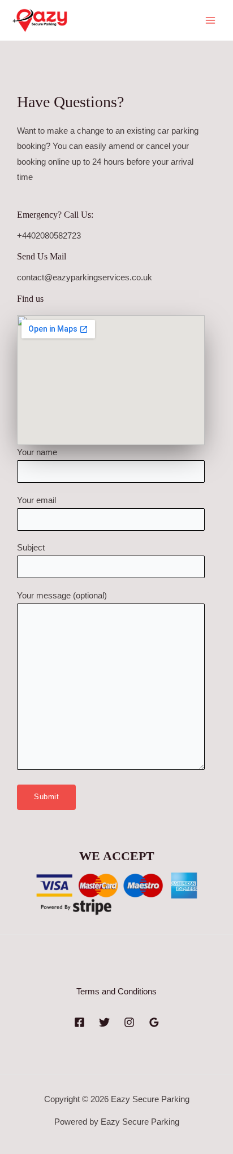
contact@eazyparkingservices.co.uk (84, 277)
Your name (37, 452)
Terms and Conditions (116, 991)
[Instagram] (129, 1022)
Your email (36, 500)
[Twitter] (104, 1022)
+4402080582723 (49, 235)
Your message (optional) (62, 595)
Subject (31, 547)
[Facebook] (79, 1022)
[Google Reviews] (154, 1022)
